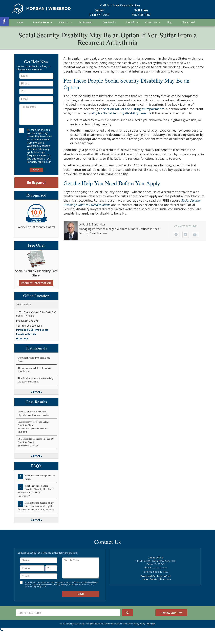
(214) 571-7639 (99, 15)
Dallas (99, 10)
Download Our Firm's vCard (32, 329)
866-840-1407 (141, 15)
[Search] (127, 613)
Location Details (26, 334)
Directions (22, 338)
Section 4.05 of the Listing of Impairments (133, 109)
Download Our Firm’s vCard (155, 576)
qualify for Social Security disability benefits (119, 113)
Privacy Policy (138, 623)
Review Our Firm (171, 613)
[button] (4, 21)
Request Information (36, 283)
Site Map (151, 623)
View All (36, 391)
